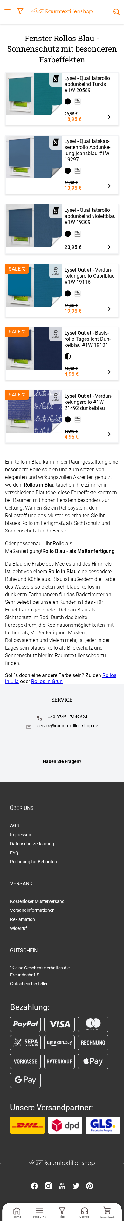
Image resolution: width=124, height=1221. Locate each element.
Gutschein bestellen (29, 983)
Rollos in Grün (47, 681)
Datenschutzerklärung (32, 843)
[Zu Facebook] (34, 1186)
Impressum (21, 834)
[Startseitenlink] (62, 12)
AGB (14, 825)
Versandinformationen (32, 910)
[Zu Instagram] (48, 1186)
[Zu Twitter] (76, 1186)
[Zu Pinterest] (89, 1186)
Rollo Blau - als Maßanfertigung (78, 551)
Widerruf (18, 928)
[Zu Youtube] (62, 1186)
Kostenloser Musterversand (37, 901)
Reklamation (22, 919)
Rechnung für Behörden (33, 861)
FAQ (14, 852)
